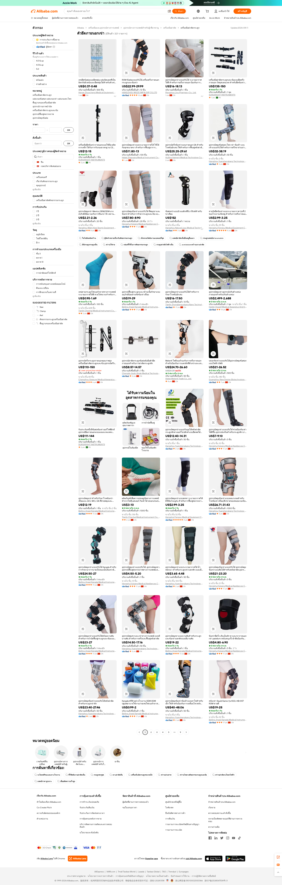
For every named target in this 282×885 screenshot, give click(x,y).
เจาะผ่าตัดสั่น (118, 775)
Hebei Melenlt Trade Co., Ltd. (178, 378)
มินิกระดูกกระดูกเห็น (89, 245)
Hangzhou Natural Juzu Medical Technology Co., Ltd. (184, 228)
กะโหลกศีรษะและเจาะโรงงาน (48, 775)
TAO (164, 871)
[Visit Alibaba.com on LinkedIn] (216, 838)
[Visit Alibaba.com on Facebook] (210, 838)
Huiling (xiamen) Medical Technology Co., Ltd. (184, 157)
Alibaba (80, 28)
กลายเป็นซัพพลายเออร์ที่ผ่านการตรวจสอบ (225, 820)
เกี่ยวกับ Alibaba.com (46, 796)
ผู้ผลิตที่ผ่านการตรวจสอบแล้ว (135, 802)
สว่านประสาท (166, 775)
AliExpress (99, 871)
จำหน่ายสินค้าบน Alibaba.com (221, 802)
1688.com (110, 871)
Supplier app (151, 858)
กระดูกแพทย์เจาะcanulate (213, 238)
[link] (278, 857)
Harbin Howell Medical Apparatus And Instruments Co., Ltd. (228, 307)
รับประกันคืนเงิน (87, 807)
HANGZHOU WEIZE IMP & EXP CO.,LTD (139, 92)
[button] (169, 11)
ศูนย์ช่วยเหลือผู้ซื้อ (173, 802)
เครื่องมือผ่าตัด (169, 28)
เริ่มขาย (211, 807)
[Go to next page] (186, 732)
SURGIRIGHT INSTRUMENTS (222, 95)
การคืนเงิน (170, 819)
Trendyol (172, 871)
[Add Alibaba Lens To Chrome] (77, 858)
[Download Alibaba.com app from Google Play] (235, 858)
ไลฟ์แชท (169, 807)
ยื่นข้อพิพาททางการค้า (175, 813)
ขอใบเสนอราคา (129, 807)
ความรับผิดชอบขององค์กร (48, 813)
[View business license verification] (167, 880)
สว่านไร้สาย (110, 245)
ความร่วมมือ (213, 827)
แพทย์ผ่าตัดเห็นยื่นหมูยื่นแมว (183, 238)
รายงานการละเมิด (173, 830)
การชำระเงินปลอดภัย (89, 802)
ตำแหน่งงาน (42, 819)
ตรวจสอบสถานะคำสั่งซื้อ (219, 813)
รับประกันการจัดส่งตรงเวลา (92, 813)
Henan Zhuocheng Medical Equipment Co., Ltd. (97, 92)
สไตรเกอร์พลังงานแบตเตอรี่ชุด (152, 238)
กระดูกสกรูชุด (99, 775)
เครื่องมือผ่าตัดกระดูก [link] (190, 28)
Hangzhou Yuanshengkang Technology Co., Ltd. (228, 161)
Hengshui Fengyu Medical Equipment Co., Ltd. (228, 228)
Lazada (141, 871)
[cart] (208, 11)
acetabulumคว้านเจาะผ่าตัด (193, 245)
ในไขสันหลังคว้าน (89, 238)
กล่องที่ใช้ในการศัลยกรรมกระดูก (136, 245)
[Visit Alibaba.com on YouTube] (233, 838)
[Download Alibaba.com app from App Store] (214, 858)
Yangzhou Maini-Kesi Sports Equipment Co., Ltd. (97, 228)
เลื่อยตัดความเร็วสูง (67, 781)
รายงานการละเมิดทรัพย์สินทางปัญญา (182, 824)
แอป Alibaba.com (194, 858)
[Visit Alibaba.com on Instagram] (227, 838)
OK (68, 130)
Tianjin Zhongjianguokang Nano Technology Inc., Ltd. (184, 304)
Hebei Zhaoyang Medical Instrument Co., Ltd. (141, 157)
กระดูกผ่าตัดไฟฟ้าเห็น (164, 245)
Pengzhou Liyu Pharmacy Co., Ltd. (180, 92)
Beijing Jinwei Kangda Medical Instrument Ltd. (141, 307)
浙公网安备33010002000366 (189, 880)
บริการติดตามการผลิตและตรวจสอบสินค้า (96, 825)
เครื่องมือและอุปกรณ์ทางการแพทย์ (103, 28)
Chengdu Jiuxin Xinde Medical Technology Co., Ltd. (141, 373)
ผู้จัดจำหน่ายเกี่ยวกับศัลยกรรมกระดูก (118, 238)
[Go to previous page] (139, 732)
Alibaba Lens (47, 858)
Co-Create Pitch (44, 807)
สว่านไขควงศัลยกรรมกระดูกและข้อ (193, 775)
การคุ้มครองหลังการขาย (90, 819)
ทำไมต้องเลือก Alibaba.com (49, 802)
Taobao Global (153, 871)
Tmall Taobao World (126, 871)
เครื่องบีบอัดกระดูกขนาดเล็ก (141, 775)
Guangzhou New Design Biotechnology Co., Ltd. (228, 379)
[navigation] (53, 380)
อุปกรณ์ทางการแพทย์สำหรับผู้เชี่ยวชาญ (141, 28)
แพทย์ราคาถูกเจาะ (44, 781)
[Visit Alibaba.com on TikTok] (239, 838)
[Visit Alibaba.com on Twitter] (222, 838)
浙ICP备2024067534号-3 (216, 880)
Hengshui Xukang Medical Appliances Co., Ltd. (141, 224)
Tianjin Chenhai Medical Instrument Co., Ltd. (97, 311)
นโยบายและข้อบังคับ (89, 832)
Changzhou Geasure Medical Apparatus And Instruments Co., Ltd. (97, 379)
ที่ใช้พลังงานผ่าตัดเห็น (76, 775)
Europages (184, 871)
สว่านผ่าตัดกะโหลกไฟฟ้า (225, 775)
